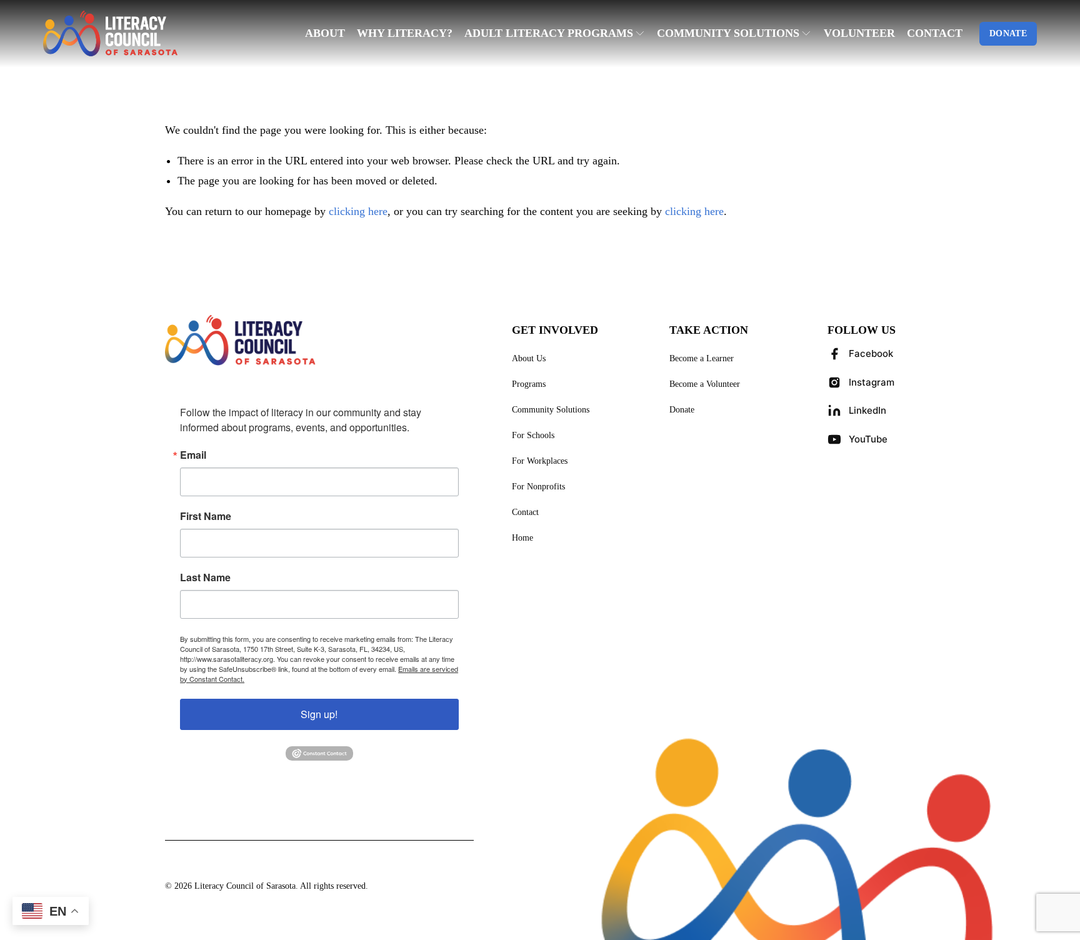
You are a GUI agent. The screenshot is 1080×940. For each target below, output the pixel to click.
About (325, 33)
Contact (934, 33)
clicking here (358, 211)
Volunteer (859, 33)
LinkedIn (867, 410)
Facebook (871, 353)
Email (193, 455)
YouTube (868, 439)
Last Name (205, 577)
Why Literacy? (404, 33)
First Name (205, 516)
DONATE (1008, 33)
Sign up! (319, 714)
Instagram (871, 382)
